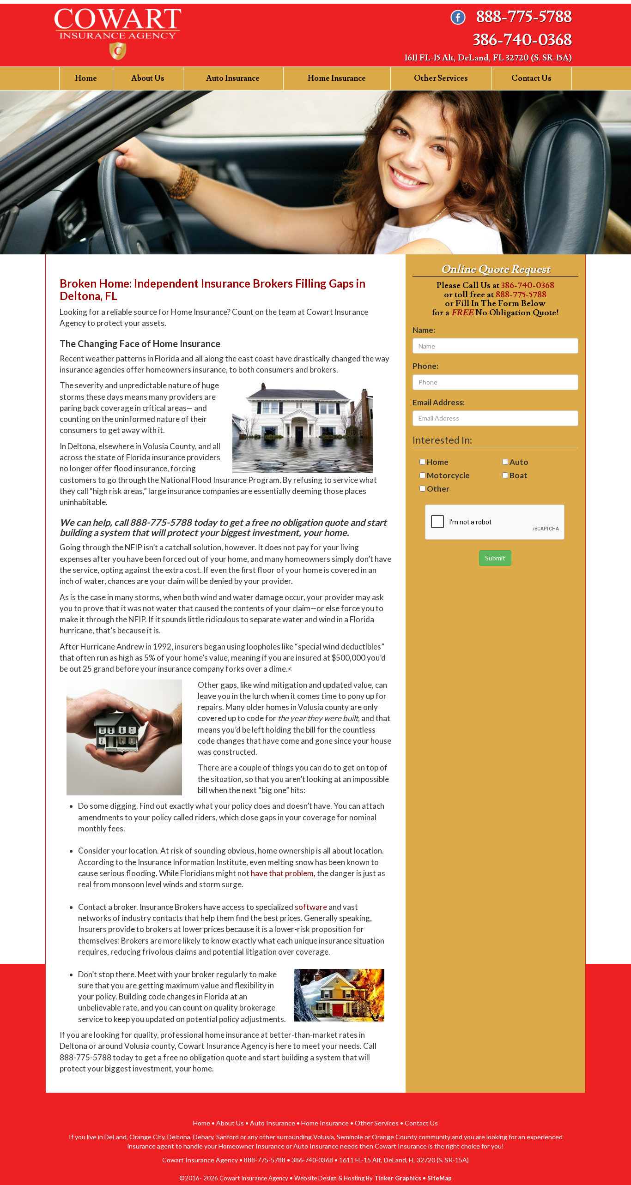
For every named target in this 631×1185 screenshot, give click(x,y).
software (311, 907)
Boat (519, 475)
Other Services (441, 78)
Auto (519, 462)
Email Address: (439, 402)
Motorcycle (448, 475)
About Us (147, 78)
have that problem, (283, 873)
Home (86, 78)
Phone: (425, 366)
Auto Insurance (233, 78)
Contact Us (531, 78)
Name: (424, 330)
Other (438, 488)
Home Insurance (337, 78)
